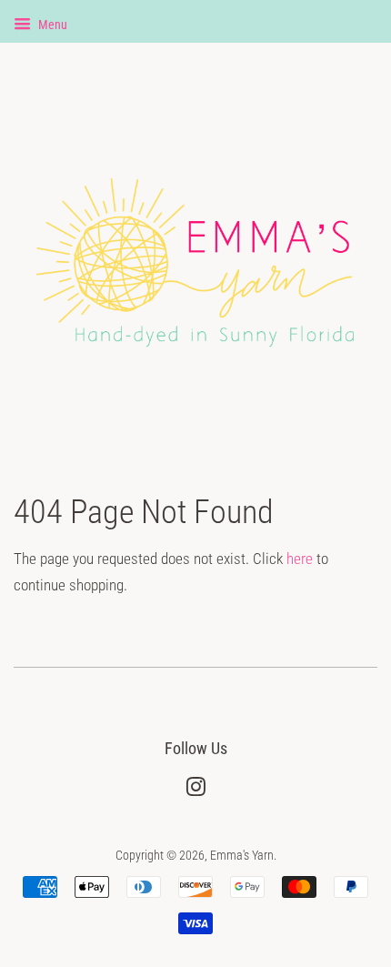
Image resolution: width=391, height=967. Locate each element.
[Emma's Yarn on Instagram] (195, 791)
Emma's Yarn (242, 855)
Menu (51, 24)
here (299, 558)
